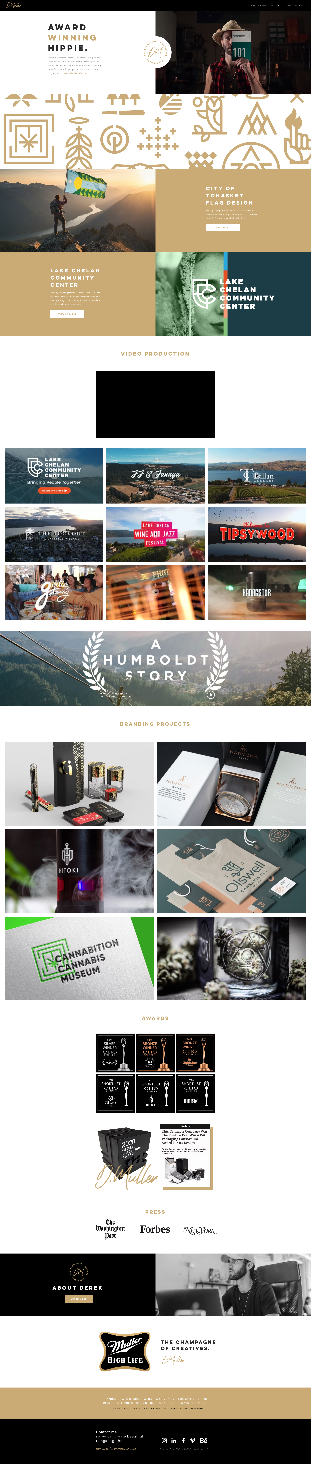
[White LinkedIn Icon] (173, 1440)
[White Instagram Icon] (164, 1440)
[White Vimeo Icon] (192, 1440)
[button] (200, 1230)
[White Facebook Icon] (183, 1440)
